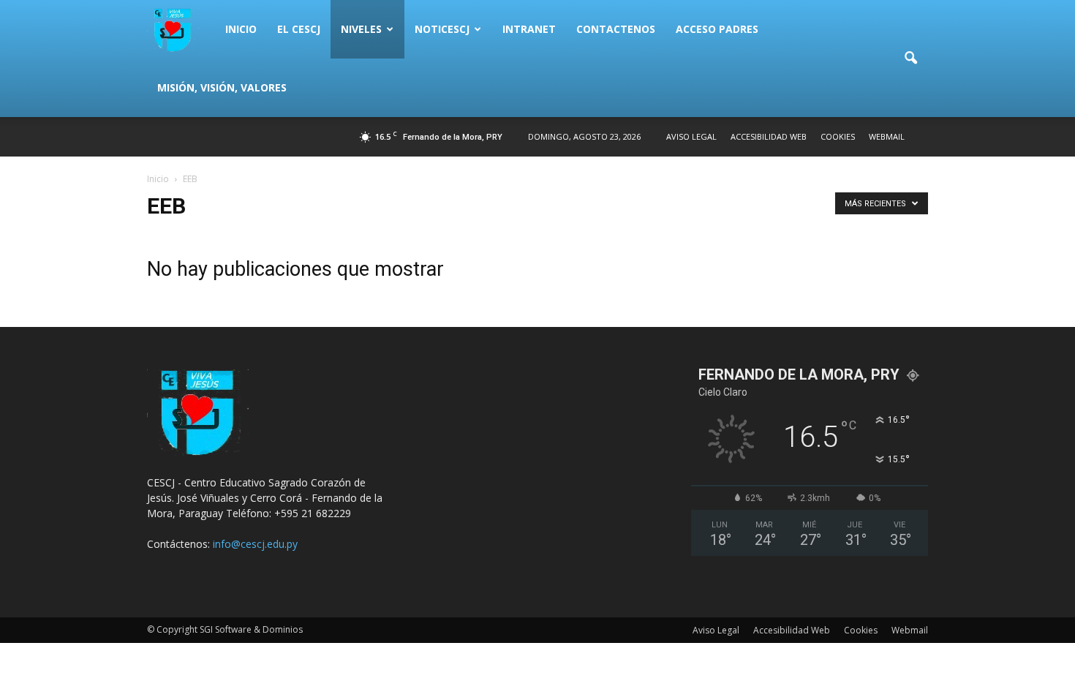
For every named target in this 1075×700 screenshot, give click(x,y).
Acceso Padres (717, 29)
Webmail (887, 136)
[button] (910, 58)
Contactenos (615, 29)
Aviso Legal (691, 136)
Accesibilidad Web (769, 136)
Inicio (241, 29)
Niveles (361, 29)
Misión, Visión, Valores (222, 87)
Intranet (529, 29)
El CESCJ (298, 29)
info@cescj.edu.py (255, 544)
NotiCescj (442, 29)
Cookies (838, 136)
